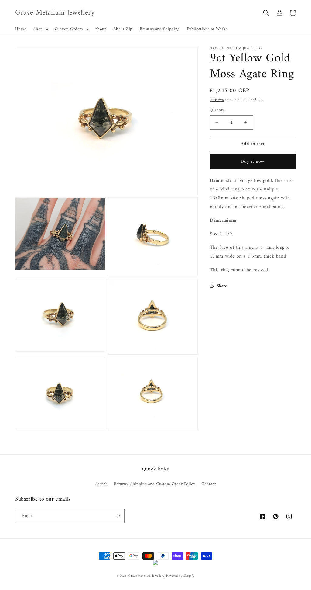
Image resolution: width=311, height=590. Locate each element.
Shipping (217, 99)
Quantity (217, 110)
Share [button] (222, 286)
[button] (40, 29)
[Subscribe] (117, 516)
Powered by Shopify (180, 575)
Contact (208, 484)
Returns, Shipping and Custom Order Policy (154, 484)
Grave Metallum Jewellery (146, 575)
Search (101, 484)
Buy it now (253, 162)
